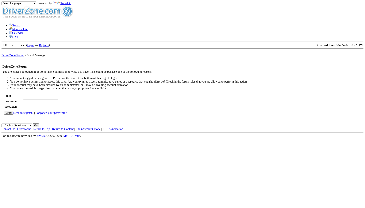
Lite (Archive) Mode (88, 129)
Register (44, 45)
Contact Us (8, 129)
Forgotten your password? (51, 112)
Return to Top (41, 129)
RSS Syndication (113, 129)
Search (16, 25)
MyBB (40, 135)
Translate (65, 3)
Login (30, 45)
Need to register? (23, 112)
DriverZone (24, 129)
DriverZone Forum (13, 55)
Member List (20, 29)
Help (15, 36)
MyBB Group (71, 135)
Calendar (17, 33)
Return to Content (63, 129)
